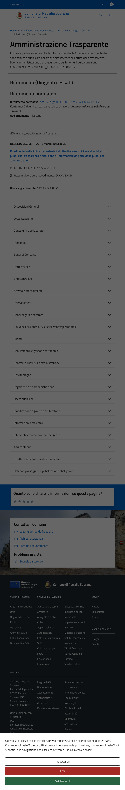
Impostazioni (62, 761)
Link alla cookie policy (79, 750)
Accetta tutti (62, 780)
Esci (62, 771)
